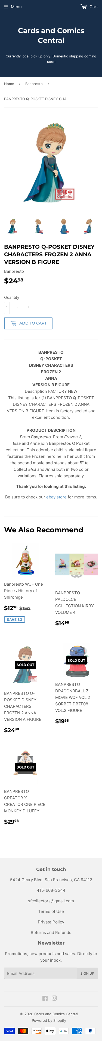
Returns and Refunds (51, 932)
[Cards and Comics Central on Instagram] (54, 998)
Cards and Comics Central (51, 35)
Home (9, 84)
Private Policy (51, 922)
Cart (93, 6)
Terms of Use (51, 911)
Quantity (11, 297)
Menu (16, 6)
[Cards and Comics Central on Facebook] (45, 998)
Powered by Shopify (49, 1020)
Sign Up (87, 973)
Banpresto (34, 84)
